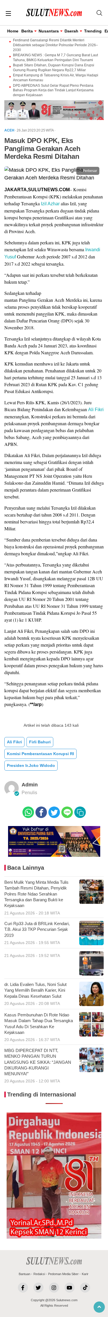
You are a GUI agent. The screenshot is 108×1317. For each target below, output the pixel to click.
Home (12, 31)
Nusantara (49, 31)
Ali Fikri (96, 409)
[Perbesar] (54, 178)
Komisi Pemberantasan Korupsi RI (40, 753)
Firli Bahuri (40, 742)
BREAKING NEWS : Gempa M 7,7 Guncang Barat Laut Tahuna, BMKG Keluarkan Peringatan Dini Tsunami (55, 57)
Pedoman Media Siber (63, 1274)
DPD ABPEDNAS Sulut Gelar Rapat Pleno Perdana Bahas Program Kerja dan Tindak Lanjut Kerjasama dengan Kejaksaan (53, 90)
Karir (85, 1274)
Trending (93, 31)
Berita (27, 31)
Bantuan (24, 1274)
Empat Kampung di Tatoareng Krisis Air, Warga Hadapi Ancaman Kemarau (55, 77)
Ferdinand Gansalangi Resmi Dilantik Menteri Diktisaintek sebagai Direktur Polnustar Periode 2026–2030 (55, 45)
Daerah (71, 31)
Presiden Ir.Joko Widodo (31, 765)
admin (30, 785)
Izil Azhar (50, 203)
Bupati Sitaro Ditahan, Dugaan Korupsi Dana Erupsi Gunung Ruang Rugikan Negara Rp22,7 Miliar (53, 67)
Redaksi (39, 1274)
